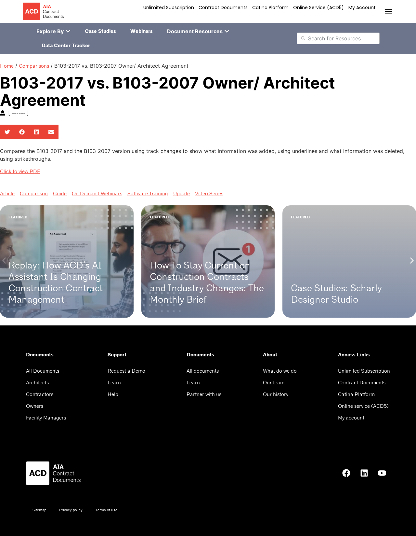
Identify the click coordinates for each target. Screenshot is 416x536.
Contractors (39, 394)
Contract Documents (223, 7)
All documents (203, 371)
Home (7, 66)
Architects (37, 382)
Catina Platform (270, 7)
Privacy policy (71, 510)
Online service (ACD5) (318, 7)
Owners (34, 406)
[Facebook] (346, 473)
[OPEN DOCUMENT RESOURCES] (226, 31)
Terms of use (106, 510)
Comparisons (34, 66)
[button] (7, 132)
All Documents (42, 371)
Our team (273, 382)
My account (362, 7)
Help (113, 394)
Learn (114, 382)
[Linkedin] (364, 473)
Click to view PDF (20, 171)
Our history (275, 394)
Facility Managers (46, 418)
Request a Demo (126, 371)
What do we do (280, 371)
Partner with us (204, 394)
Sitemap (39, 510)
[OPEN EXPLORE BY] (68, 31)
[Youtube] (382, 473)
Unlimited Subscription (168, 7)
